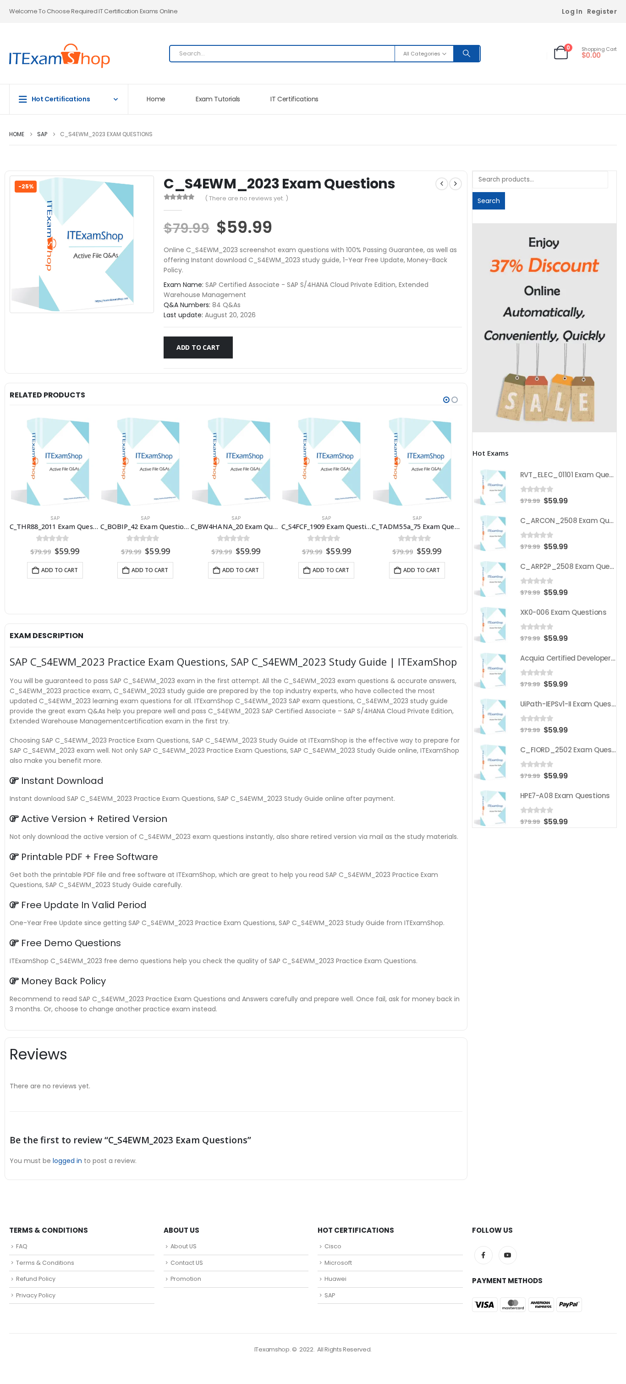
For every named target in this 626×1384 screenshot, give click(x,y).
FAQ (21, 1246)
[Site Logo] (59, 56)
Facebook (483, 1255)
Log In (572, 11)
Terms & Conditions (45, 1263)
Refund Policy (35, 1279)
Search (489, 200)
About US (183, 1246)
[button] (446, 399)
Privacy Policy (35, 1295)
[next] (455, 183)
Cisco (332, 1246)
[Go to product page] (55, 462)
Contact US (186, 1263)
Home (156, 99)
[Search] (466, 53)
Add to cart (198, 347)
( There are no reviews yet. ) (246, 198)
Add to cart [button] (59, 570)
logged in (67, 1160)
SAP (55, 518)
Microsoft (338, 1263)
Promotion (185, 1279)
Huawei (335, 1279)
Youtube (508, 1255)
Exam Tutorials (218, 99)
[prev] (441, 183)
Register (602, 11)
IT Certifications (294, 99)
